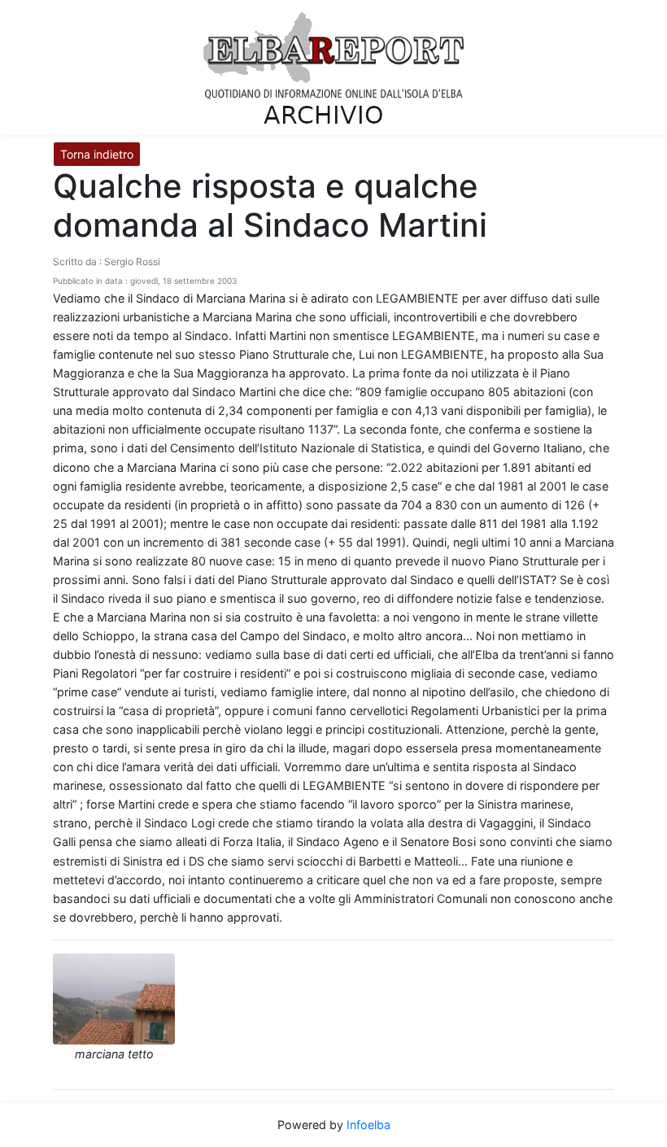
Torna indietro (96, 154)
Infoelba (368, 1125)
